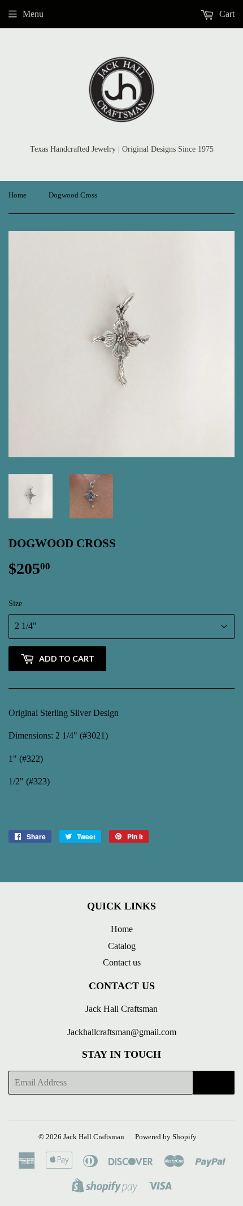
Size (15, 603)
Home (17, 195)
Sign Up (213, 1083)
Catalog (122, 946)
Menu (33, 14)
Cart (226, 14)
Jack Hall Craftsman (93, 1136)
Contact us (122, 962)
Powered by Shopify (166, 1136)
